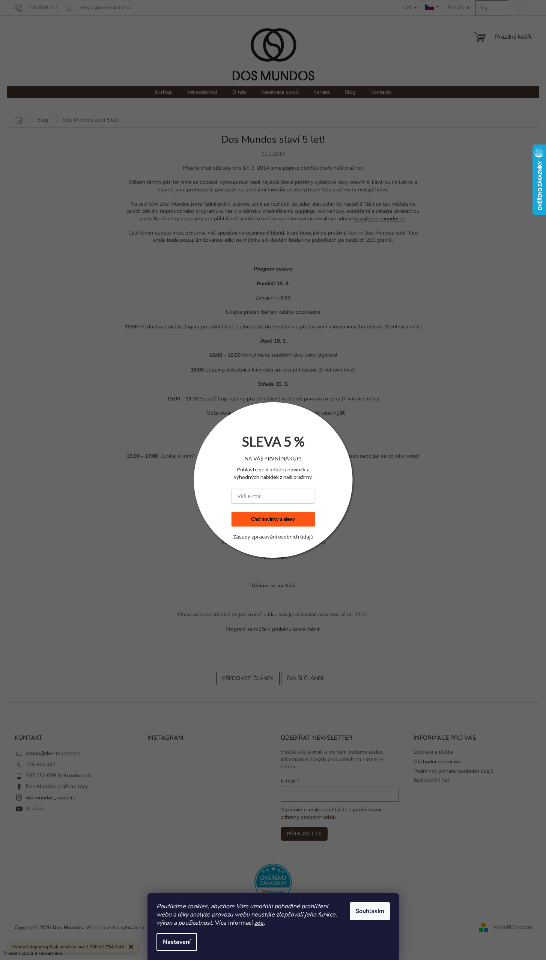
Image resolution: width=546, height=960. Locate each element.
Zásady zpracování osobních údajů (273, 536)
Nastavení (177, 942)
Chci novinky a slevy (273, 519)
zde (259, 923)
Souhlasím (369, 911)
